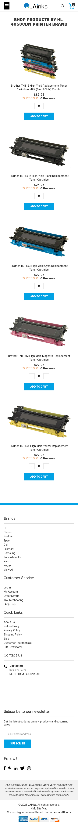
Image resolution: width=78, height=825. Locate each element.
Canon (8, 532)
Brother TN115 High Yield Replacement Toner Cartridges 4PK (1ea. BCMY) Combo (39, 87)
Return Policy (12, 626)
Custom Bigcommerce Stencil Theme (29, 812)
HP (5, 528)
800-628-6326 (18, 669)
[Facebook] (5, 768)
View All (8, 569)
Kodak (7, 565)
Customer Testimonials (18, 642)
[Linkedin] (16, 768)
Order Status (11, 595)
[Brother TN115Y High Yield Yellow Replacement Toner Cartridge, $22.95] (39, 422)
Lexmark (9, 548)
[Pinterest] (9, 768)
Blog (6, 638)
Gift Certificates (13, 647)
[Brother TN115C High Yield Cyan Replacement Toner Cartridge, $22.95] (39, 241)
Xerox (7, 561)
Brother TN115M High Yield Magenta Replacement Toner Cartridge (39, 357)
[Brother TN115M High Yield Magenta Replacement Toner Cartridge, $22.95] (39, 331)
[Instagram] (29, 768)
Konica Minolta (12, 557)
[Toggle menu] (6, 5)
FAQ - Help (10, 604)
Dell (6, 544)
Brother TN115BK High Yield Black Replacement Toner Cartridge (39, 177)
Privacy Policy (12, 630)
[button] (39, 698)
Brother (8, 536)
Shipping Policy (13, 634)
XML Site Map (39, 808)
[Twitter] (22, 768)
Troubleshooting (13, 600)
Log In (7, 587)
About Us (9, 622)
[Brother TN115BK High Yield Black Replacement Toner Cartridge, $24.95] (39, 151)
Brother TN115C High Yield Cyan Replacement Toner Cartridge (39, 267)
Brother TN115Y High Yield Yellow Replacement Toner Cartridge (39, 447)
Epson (7, 540)
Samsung (9, 553)
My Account (11, 591)
